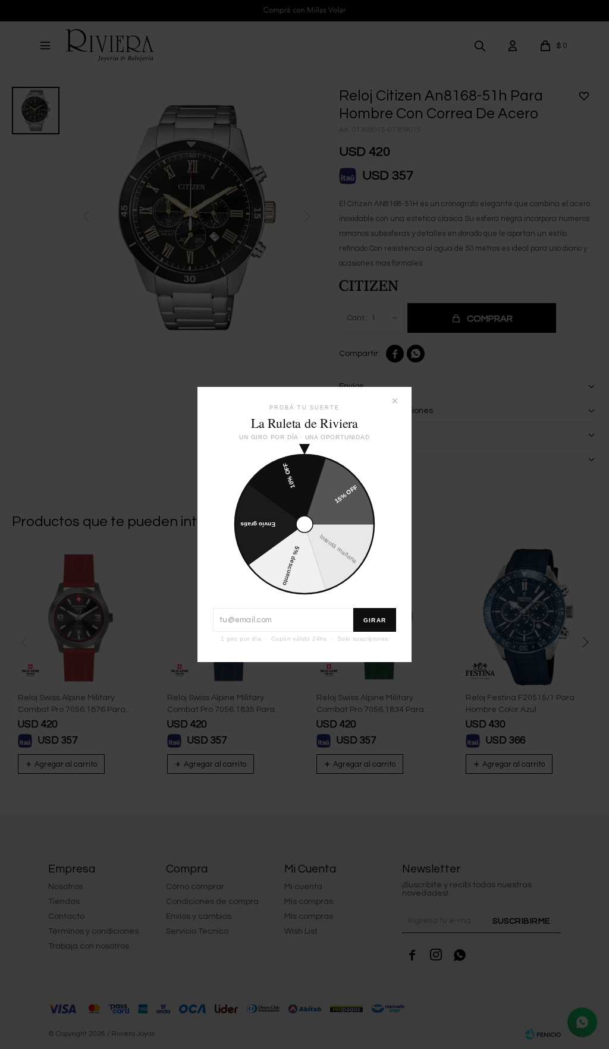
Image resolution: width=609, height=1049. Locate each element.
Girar (374, 620)
